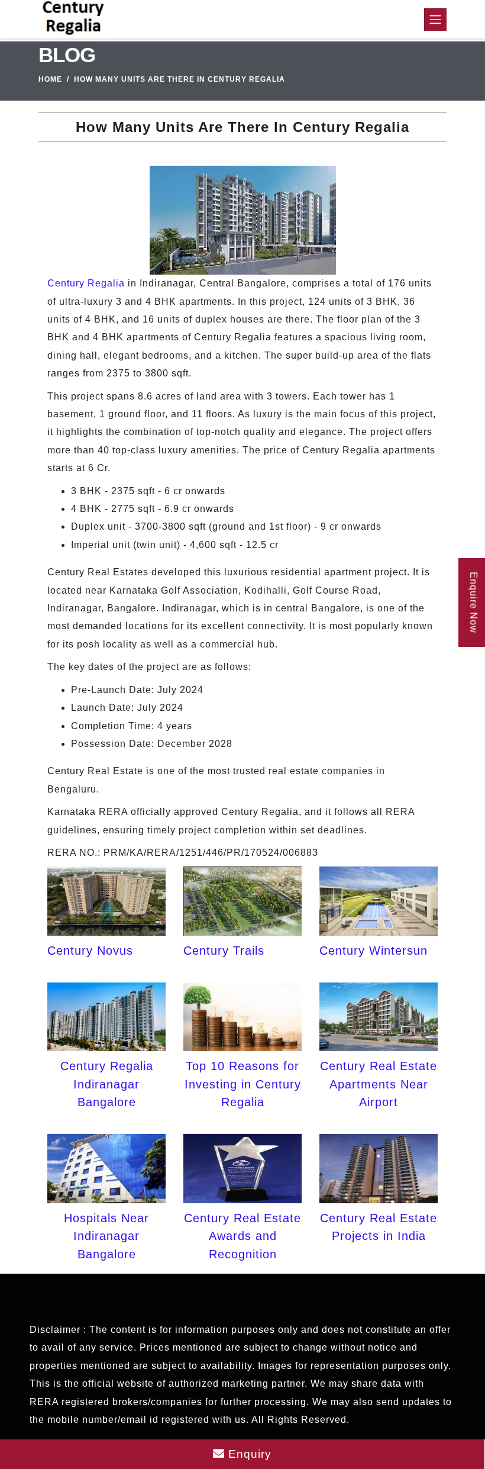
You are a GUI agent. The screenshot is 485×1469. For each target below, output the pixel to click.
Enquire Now (473, 602)
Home (50, 79)
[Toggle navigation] (435, 19)
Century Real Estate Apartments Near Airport (378, 1084)
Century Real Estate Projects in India (378, 1227)
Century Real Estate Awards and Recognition (242, 1236)
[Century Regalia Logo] (73, 19)
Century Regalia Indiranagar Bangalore (106, 1084)
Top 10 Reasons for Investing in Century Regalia (243, 1084)
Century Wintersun (373, 950)
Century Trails (223, 950)
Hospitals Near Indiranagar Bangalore (106, 1236)
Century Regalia (86, 283)
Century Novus (90, 950)
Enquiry (248, 1454)
